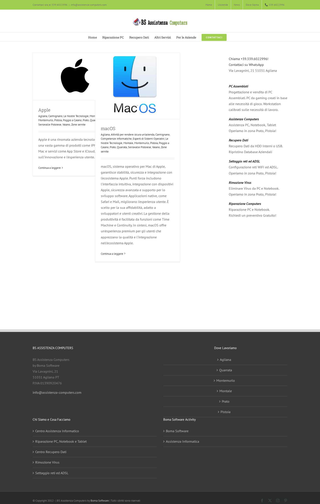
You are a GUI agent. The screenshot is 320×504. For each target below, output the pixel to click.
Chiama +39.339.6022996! (248, 59)
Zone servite (78, 124)
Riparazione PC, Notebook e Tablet (61, 441)
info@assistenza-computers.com (89, 4)
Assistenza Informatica (182, 441)
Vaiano (66, 124)
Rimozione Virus (240, 182)
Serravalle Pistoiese (49, 124)
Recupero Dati (238, 140)
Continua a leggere (49, 168)
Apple (44, 110)
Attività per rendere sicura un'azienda (132, 134)
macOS (108, 128)
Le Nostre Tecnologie (76, 116)
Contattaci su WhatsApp (246, 64)
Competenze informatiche (116, 139)
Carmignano (55, 116)
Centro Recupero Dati (50, 452)
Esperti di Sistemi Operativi (148, 139)
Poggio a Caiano (72, 120)
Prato (86, 120)
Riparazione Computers (245, 203)
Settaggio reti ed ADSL (244, 161)
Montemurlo (45, 120)
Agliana (42, 116)
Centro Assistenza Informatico (57, 431)
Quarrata (122, 147)
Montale (128, 143)
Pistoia (58, 120)
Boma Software (177, 431)
